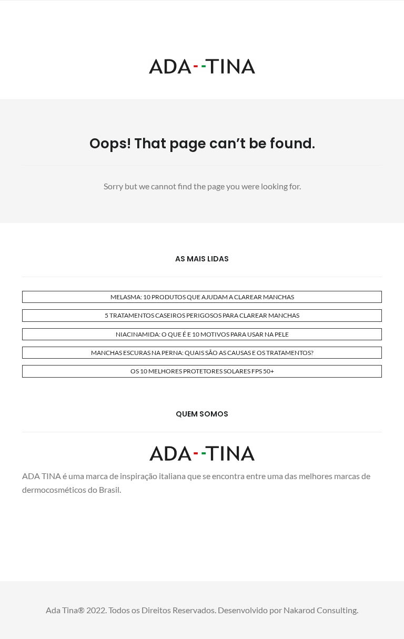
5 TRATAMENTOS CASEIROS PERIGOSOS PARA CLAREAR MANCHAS (202, 315)
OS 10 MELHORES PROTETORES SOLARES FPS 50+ (202, 371)
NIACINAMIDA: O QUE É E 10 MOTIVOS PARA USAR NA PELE (202, 334)
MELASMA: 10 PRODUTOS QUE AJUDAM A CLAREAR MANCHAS (202, 297)
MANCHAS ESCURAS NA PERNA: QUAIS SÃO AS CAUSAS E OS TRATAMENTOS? (202, 353)
